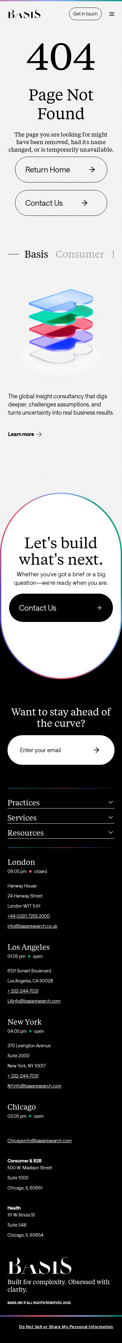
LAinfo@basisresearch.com (34, 1001)
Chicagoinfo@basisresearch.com (40, 1140)
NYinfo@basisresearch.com (34, 1085)
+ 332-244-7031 (23, 990)
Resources (26, 833)
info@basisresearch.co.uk (32, 926)
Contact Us (37, 607)
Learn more (21, 434)
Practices (24, 802)
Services (22, 818)
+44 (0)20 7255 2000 (29, 916)
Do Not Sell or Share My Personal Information (66, 1326)
